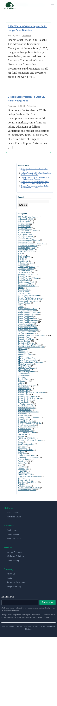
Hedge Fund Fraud (25, 316)
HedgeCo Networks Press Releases (31, 335)
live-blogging (23, 352)
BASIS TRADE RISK (26, 251)
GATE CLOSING (24, 293)
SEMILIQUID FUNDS (26, 438)
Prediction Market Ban (27, 385)
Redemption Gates (25, 430)
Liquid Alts (22, 349)
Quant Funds (23, 419)
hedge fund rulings (25, 324)
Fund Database (13, 512)
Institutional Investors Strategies (31, 347)
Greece (21, 307)
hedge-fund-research (26, 333)
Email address (7, 597)
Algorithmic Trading (26, 234)
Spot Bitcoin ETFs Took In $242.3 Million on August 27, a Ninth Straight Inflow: (35, 182)
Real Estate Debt (24, 429)
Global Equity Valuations (28, 301)
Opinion (21, 377)
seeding (21, 436)
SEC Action (22, 434)
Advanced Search (14, 517)
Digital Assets (23, 276)
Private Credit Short (26, 400)
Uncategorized (24, 480)
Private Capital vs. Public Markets (31, 392)
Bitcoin (21, 255)
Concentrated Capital (26, 270)
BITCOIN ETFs (24, 257)
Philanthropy (23, 381)
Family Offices (24, 289)
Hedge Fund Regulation (27, 322)
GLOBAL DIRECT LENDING (30, 299)
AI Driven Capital (25, 228)
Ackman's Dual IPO (25, 219)
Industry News (13, 534)
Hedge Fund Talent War (27, 328)
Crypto (23, 470)
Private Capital (24, 390)
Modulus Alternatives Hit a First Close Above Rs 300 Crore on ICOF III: (36, 174)
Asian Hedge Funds (25, 249)
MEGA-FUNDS (24, 369)
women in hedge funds (27, 490)
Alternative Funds (25, 242)
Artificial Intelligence (26, 247)
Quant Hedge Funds (26, 421)
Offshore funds (24, 373)
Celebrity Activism (25, 263)
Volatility (22, 484)
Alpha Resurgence (25, 238)
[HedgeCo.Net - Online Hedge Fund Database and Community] (10, 6)
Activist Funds (24, 221)
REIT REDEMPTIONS (27, 432)
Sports (20, 442)
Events (21, 288)
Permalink (26, 35)
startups (21, 451)
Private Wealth (24, 413)
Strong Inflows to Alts (26, 455)
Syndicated (22, 461)
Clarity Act (22, 265)
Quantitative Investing (27, 425)
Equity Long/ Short (25, 284)
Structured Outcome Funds (28, 457)
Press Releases (23, 387)
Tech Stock (22, 467)
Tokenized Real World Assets (29, 476)
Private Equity (24, 402)
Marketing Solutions (15, 556)
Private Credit (23, 394)
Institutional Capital (26, 343)
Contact (10, 578)
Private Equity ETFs (26, 406)
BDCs (20, 253)
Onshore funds (24, 375)
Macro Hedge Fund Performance (31, 362)
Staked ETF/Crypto (25, 450)
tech (19, 465)
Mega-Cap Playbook (26, 368)
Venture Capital (26, 404)
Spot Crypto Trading (26, 444)
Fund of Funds (24, 291)
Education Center (14, 539)
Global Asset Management (28, 295)
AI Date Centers (24, 227)
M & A (20, 356)
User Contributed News (27, 482)
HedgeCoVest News (26, 339)
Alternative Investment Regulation (32, 244)
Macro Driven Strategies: (28, 360)
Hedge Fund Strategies (27, 326)
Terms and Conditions (16, 582)
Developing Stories (25, 274)
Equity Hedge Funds (26, 282)
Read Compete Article (27, 427)
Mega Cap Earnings (26, 364)
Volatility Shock (24, 486)
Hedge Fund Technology (28, 329)
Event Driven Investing (27, 286)
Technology (23, 469)
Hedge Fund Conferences (28, 314)
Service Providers (14, 552)
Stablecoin (22, 446)
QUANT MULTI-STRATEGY (29, 423)
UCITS (21, 478)
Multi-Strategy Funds (26, 371)
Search (23, 205)
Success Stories (24, 459)
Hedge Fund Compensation (29, 312)
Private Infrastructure (26, 408)
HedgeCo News (24, 337)
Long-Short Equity (25, 354)
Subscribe (47, 602)
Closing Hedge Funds (26, 267)
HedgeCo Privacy (14, 586)
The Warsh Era (24, 472)
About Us (11, 574)
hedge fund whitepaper (27, 331)
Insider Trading (24, 341)
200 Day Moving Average (28, 217)
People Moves (23, 379)
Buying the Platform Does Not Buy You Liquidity (34, 169)
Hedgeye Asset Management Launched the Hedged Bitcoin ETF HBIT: (35, 186)
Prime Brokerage (24, 389)
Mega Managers (24, 366)
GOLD (20, 305)
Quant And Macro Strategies (29, 417)
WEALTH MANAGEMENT (29, 488)
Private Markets (24, 409)
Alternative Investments (27, 246)
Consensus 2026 (24, 272)
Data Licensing (13, 560)
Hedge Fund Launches (27, 318)
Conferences (12, 530)
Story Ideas (22, 453)
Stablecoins (22, 448)
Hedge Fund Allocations (27, 308)
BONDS (21, 259)
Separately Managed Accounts (30, 440)
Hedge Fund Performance (28, 320)
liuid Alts (21, 350)
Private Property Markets (28, 411)
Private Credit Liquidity (27, 396)
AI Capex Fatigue (25, 223)
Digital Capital (24, 280)
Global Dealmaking (26, 297)
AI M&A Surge (24, 232)
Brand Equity (23, 261)
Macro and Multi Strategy (28, 358)
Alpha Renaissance (25, 236)
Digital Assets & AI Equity (28, 278)
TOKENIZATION (25, 474)
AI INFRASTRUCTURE (27, 230)
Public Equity (23, 415)
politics (21, 383)
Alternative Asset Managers (29, 240)
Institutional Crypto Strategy (29, 345)
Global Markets (24, 303)
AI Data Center (24, 225)
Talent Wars (22, 463)
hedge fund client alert (27, 310)
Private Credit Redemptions (29, 398)
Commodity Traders (26, 268)
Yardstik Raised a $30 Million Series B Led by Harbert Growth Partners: (35, 178)
